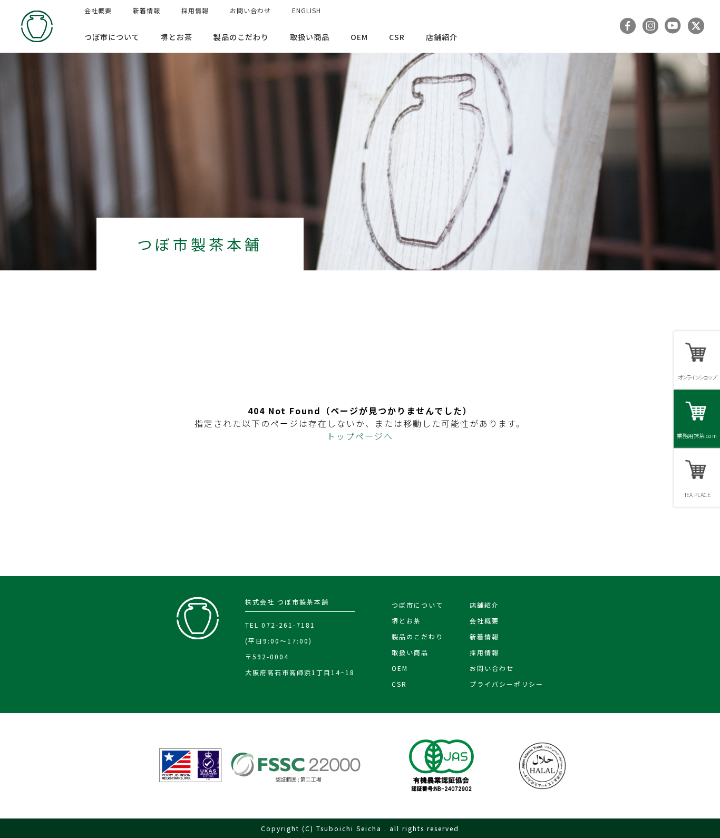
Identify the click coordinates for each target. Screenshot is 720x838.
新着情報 (146, 10)
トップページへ (360, 436)
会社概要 (98, 10)
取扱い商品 (309, 37)
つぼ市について (112, 37)
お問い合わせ (250, 10)
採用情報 (195, 10)
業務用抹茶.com (696, 436)
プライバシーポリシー (506, 683)
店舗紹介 (442, 37)
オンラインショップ (697, 377)
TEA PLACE (697, 495)
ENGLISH (306, 10)
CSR (397, 37)
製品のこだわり (241, 37)
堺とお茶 (176, 37)
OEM (359, 37)
